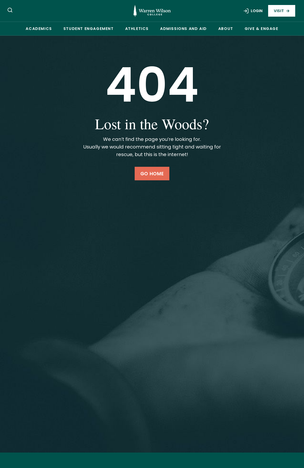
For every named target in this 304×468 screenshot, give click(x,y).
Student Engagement (88, 28)
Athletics (137, 28)
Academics (39, 28)
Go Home (152, 173)
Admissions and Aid (183, 28)
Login (256, 11)
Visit (279, 11)
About (225, 28)
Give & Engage (261, 28)
